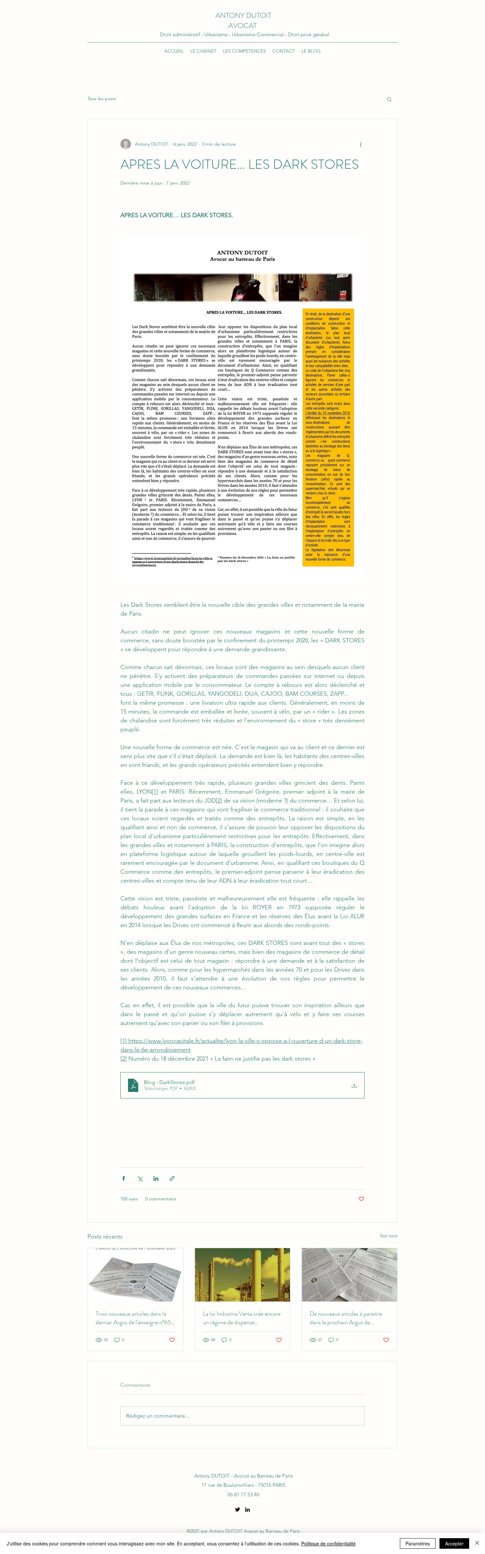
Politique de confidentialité (328, 1543)
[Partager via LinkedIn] (156, 1178)
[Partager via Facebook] (123, 1178)
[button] (389, 99)
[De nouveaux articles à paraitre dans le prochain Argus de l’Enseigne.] (349, 1275)
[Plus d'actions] (361, 144)
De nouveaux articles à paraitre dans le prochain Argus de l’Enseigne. (346, 1318)
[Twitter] (237, 1509)
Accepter (454, 1543)
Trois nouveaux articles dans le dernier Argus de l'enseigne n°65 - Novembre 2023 (133, 1318)
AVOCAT (243, 25)
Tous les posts (101, 99)
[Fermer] (477, 1543)
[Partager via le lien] (172, 1178)
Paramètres (417, 1543)
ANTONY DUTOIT (243, 15)
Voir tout (389, 1236)
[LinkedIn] (247, 1509)
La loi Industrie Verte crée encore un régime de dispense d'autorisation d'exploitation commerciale (241, 1318)
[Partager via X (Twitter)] (140, 1178)
